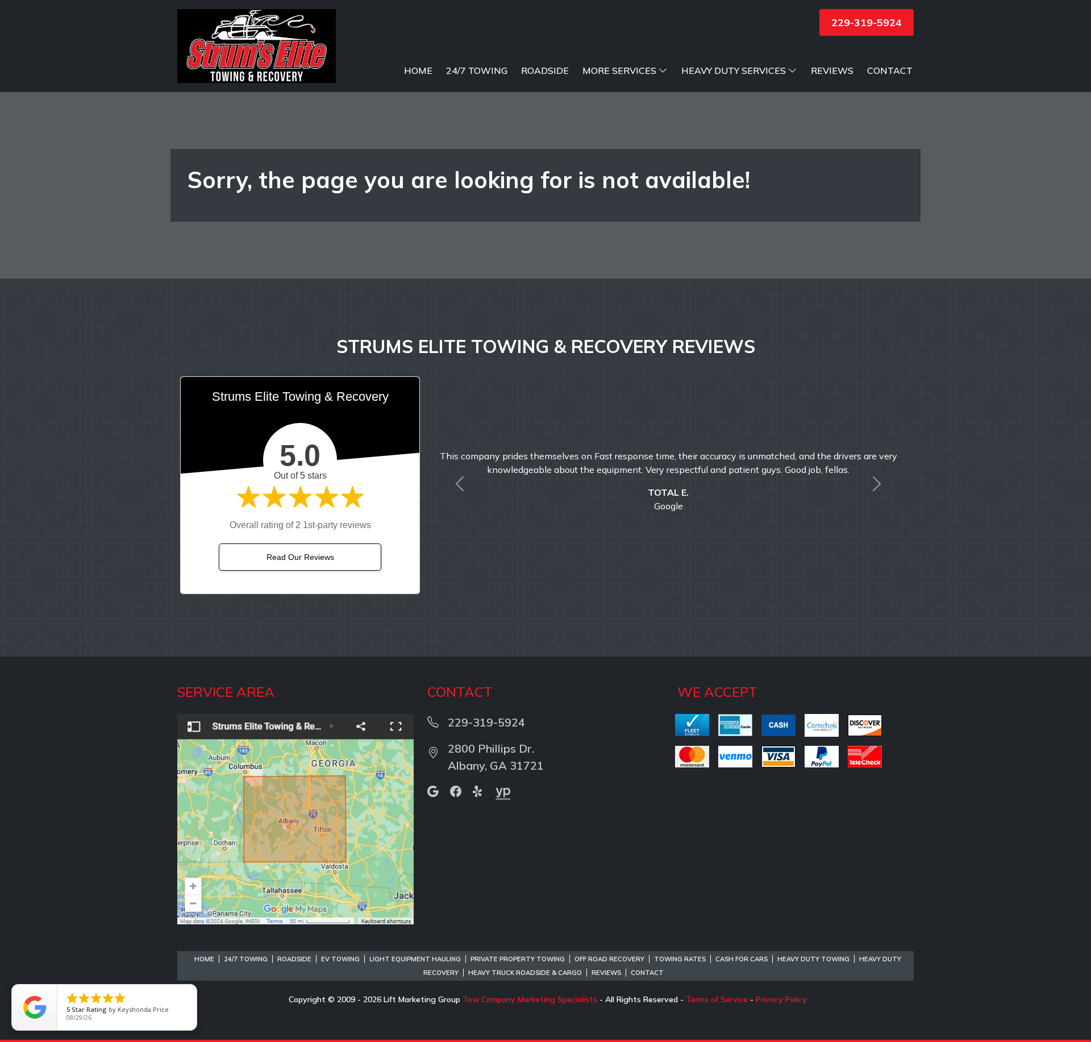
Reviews (832, 70)
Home (418, 70)
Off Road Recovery (609, 959)
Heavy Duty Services (733, 70)
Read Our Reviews (300, 557)
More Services (619, 70)
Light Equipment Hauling (415, 959)
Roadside (545, 70)
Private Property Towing (517, 959)
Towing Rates (680, 959)
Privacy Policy (781, 999)
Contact (890, 70)
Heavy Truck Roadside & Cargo (525, 973)
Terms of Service (717, 999)
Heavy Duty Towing (813, 959)
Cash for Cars (741, 959)
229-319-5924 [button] (866, 22)
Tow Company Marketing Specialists (530, 999)
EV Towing (340, 959)
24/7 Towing (476, 70)
